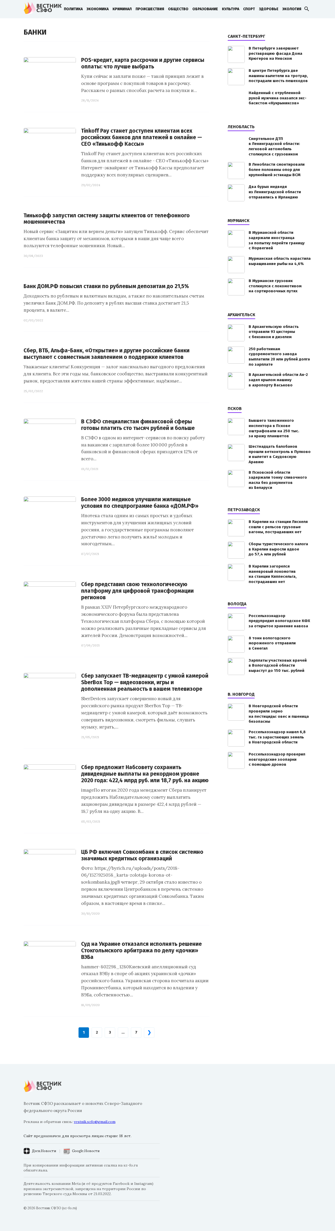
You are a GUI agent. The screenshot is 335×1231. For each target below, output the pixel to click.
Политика (73, 9)
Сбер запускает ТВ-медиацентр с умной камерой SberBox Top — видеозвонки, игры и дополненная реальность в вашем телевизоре (144, 682)
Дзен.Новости (44, 1151)
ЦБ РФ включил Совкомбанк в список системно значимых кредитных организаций (142, 855)
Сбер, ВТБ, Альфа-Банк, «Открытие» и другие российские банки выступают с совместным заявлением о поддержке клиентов (106, 353)
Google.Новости (85, 1151)
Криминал (122, 9)
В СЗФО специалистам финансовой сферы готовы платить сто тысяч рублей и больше (138, 424)
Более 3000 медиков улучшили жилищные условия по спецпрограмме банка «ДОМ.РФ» (139, 502)
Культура (230, 9)
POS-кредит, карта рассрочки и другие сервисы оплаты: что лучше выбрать (142, 63)
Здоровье (268, 9)
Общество (178, 9)
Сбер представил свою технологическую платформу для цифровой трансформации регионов (137, 591)
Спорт (249, 9)
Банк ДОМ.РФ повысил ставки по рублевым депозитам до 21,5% (106, 286)
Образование (205, 9)
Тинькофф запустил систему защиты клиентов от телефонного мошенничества (107, 218)
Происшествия (150, 9)
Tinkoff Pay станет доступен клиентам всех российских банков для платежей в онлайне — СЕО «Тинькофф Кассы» (141, 137)
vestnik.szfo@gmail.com (94, 1121)
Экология (291, 9)
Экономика (98, 9)
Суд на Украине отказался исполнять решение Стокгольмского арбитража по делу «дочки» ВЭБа (141, 950)
